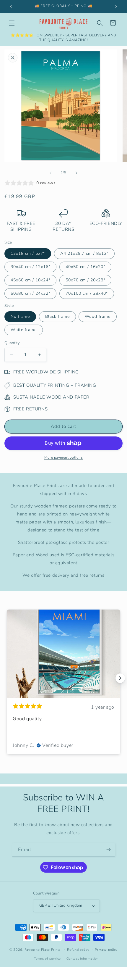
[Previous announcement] (10, 6)
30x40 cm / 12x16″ (30, 267)
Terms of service (47, 958)
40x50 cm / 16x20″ (85, 267)
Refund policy (78, 949)
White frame (24, 330)
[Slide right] (76, 172)
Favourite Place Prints (43, 949)
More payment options (63, 457)
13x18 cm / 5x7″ (28, 253)
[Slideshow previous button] (7, 678)
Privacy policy (106, 949)
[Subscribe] (108, 850)
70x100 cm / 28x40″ (87, 293)
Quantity (12, 343)
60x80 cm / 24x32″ (30, 293)
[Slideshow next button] (120, 678)
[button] (11, 23)
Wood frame (97, 316)
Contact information (82, 958)
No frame (20, 316)
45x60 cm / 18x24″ (30, 280)
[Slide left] (50, 172)
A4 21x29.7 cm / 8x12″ (84, 253)
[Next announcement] (116, 6)
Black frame (57, 316)
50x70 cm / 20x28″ (85, 280)
